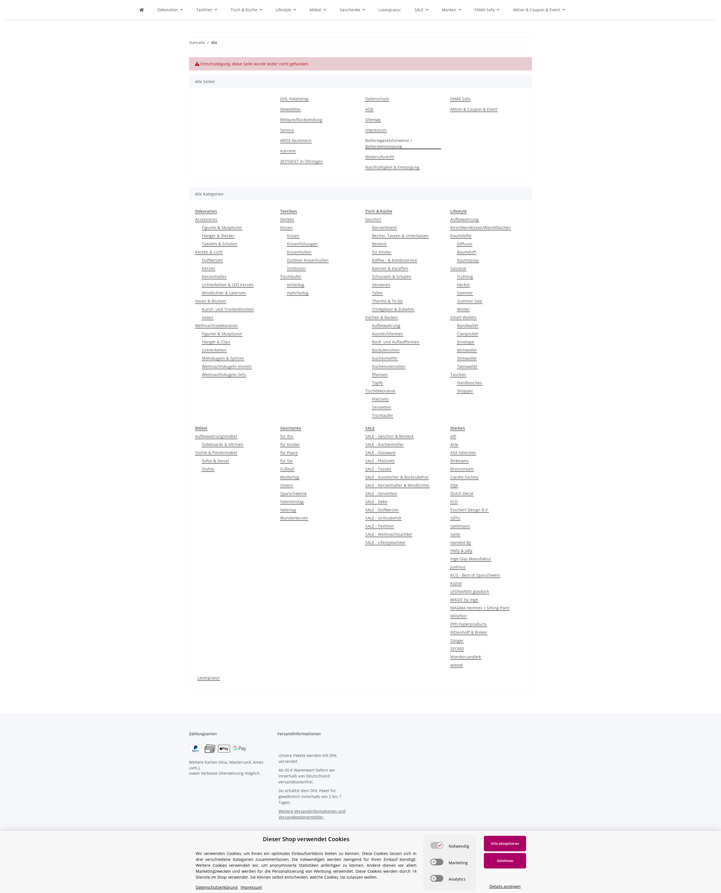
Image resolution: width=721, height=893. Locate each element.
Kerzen (208, 268)
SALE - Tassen (378, 469)
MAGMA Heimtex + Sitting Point (479, 607)
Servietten (381, 407)
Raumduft (466, 252)
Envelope (465, 342)
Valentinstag (292, 501)
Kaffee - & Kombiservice (394, 260)
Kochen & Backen (381, 317)
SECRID (457, 648)
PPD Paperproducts (468, 624)
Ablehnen (505, 860)
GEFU (455, 518)
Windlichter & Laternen (224, 293)
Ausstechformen (387, 333)
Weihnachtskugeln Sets (224, 374)
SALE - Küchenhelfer (384, 444)
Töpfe (377, 382)
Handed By (460, 542)
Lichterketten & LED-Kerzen (227, 284)
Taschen (458, 374)
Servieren (381, 284)
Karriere (288, 151)
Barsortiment (384, 227)
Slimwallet (467, 358)
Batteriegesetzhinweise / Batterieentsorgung (388, 143)
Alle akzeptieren (505, 843)
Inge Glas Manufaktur (470, 558)
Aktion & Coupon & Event (473, 109)
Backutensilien (386, 350)
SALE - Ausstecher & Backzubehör (397, 477)
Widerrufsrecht (379, 156)
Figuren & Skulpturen (222, 227)
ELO (454, 501)
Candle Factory (464, 477)
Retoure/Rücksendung (301, 119)
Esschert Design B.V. (469, 509)
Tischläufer (290, 276)
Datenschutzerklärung (217, 887)
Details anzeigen (505, 886)
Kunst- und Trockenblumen (228, 309)
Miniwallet (467, 350)
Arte (454, 444)
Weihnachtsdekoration (216, 325)
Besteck (379, 243)
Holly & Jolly (461, 550)
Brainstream (462, 469)
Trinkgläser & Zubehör (393, 309)
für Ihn (286, 436)
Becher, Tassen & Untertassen (400, 235)
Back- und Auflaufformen (395, 342)
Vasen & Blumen (210, 301)
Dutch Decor (462, 493)
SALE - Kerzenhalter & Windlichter (397, 485)
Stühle (208, 469)
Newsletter (290, 109)
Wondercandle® (465, 656)
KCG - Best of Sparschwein (475, 575)
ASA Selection (463, 452)
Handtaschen (469, 382)
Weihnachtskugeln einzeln (227, 366)
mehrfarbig (297, 293)
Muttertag (289, 477)
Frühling (465, 276)
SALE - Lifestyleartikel (385, 542)
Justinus (458, 567)
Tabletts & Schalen (219, 243)
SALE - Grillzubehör (383, 518)
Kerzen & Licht (208, 252)
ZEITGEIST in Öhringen (301, 161)
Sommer (465, 293)
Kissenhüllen (299, 252)
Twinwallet (467, 366)
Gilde (455, 534)
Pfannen (380, 374)
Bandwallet (467, 325)
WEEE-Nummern (295, 140)
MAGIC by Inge (464, 599)
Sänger (457, 640)
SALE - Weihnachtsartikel (388, 534)
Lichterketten (214, 350)
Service (287, 130)
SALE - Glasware (380, 452)
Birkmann (459, 460)
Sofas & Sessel (215, 460)
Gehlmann (460, 526)
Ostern (286, 485)
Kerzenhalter (214, 276)
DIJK (454, 485)
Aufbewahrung (386, 325)
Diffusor (464, 243)
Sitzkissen (296, 268)
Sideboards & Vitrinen (222, 444)
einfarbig (295, 284)
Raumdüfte (460, 235)
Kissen (286, 227)
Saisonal (458, 268)
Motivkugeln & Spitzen (223, 358)
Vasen (207, 317)
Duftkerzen (212, 260)
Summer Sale (469, 301)
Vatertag (288, 509)
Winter (463, 309)
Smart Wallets (463, 317)
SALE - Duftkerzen (382, 509)
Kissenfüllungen (302, 243)
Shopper (465, 391)
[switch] (436, 845)
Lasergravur (208, 677)
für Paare (289, 452)
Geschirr (373, 219)
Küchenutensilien (388, 366)
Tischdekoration (380, 391)
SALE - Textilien (379, 526)
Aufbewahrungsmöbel (216, 436)
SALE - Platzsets (380, 460)
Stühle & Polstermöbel (216, 452)
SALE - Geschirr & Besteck (389, 436)
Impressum (376, 130)
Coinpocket (467, 333)
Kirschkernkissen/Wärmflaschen (480, 227)
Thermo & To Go (387, 301)
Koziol (456, 583)
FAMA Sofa (460, 98)
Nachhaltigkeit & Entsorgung (392, 167)
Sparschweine (293, 493)
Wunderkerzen (294, 518)
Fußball (287, 469)
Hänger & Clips (216, 342)
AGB (369, 109)
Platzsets (380, 399)
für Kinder (381, 252)
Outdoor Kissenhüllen (307, 260)
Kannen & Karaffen (390, 268)
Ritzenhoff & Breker (468, 632)
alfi (453, 436)
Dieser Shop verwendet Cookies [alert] (306, 839)
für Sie (286, 460)
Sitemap (373, 119)
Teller (377, 293)
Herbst (463, 284)
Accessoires (206, 219)
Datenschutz (377, 98)
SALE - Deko (376, 501)
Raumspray (468, 260)
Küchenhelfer (385, 358)
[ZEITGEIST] (142, 9)
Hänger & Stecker (218, 235)
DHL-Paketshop (294, 98)
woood (456, 665)
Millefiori (458, 616)
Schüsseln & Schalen (391, 276)
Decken (287, 219)
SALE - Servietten (381, 493)
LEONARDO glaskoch (469, 591)
